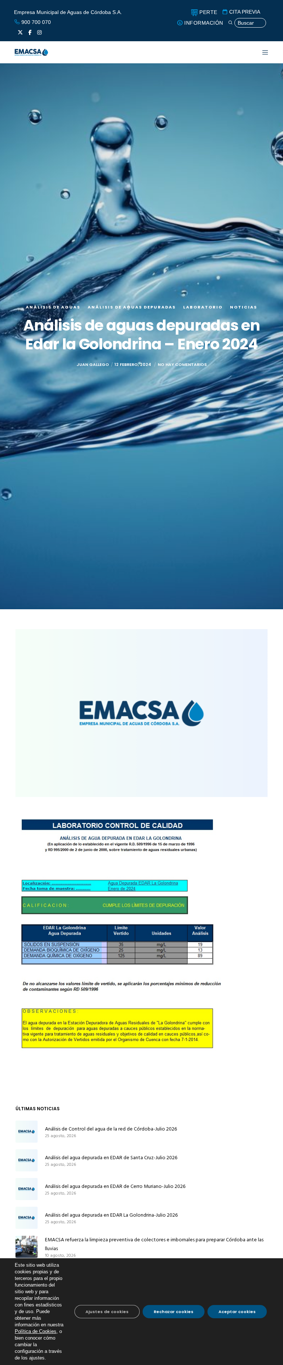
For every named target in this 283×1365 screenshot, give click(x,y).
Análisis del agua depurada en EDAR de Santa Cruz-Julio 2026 (111, 1157)
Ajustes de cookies (107, 1312)
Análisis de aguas (53, 307)
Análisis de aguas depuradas (132, 307)
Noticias (243, 307)
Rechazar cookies (173, 1312)
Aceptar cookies (237, 1312)
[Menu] (260, 52)
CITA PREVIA (244, 12)
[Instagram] (39, 32)
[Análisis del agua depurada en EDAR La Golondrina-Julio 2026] (26, 1218)
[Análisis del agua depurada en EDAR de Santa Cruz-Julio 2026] (26, 1160)
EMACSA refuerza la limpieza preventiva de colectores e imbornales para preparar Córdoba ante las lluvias (154, 1244)
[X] (20, 32)
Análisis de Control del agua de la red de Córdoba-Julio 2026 (111, 1129)
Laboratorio (203, 307)
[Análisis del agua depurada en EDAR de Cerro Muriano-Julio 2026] (26, 1189)
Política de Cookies (35, 1331)
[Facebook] (30, 32)
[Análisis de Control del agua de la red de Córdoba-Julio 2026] (26, 1132)
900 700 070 (35, 22)
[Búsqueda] (247, 23)
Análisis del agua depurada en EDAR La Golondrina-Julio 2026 (111, 1215)
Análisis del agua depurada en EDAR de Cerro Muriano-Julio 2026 (115, 1186)
